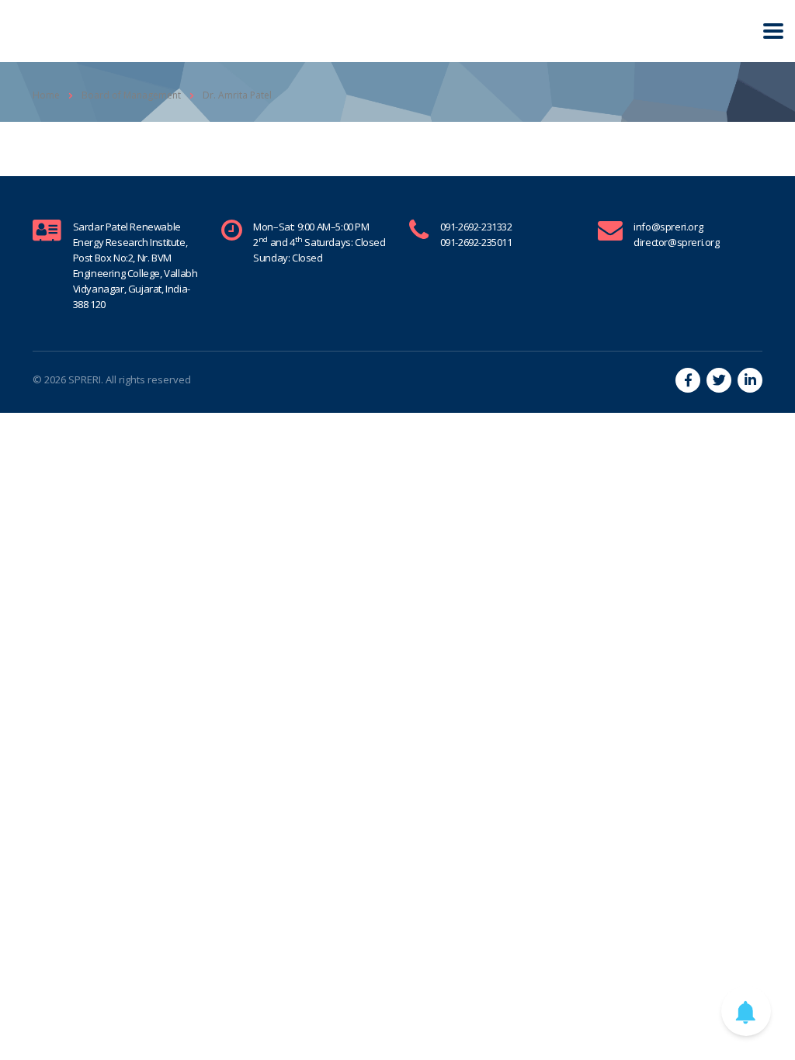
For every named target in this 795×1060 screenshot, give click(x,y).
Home (46, 95)
